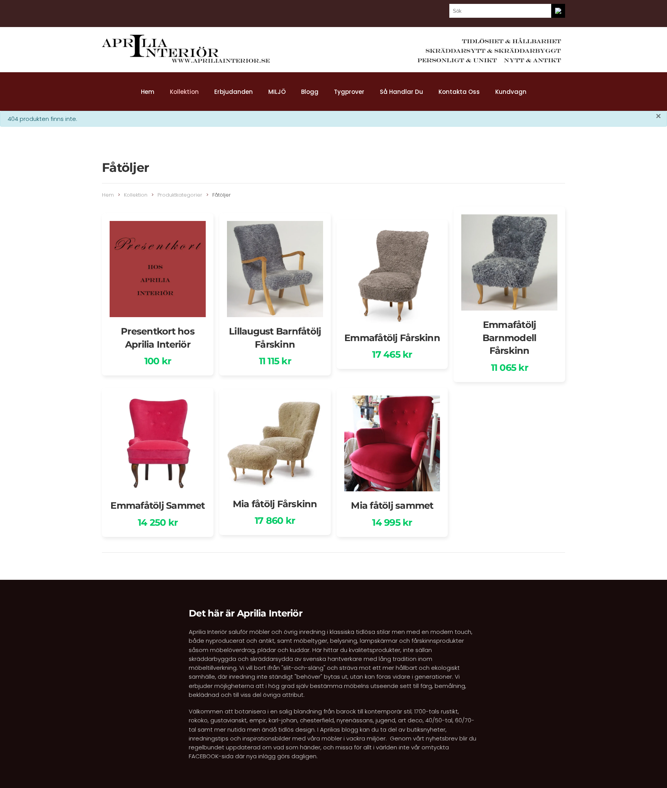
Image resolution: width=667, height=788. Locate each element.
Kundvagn (510, 92)
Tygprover (349, 92)
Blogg (309, 92)
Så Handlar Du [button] (401, 92)
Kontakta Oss (459, 92)
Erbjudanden (233, 92)
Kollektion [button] (184, 92)
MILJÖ (277, 92)
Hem (147, 92)
